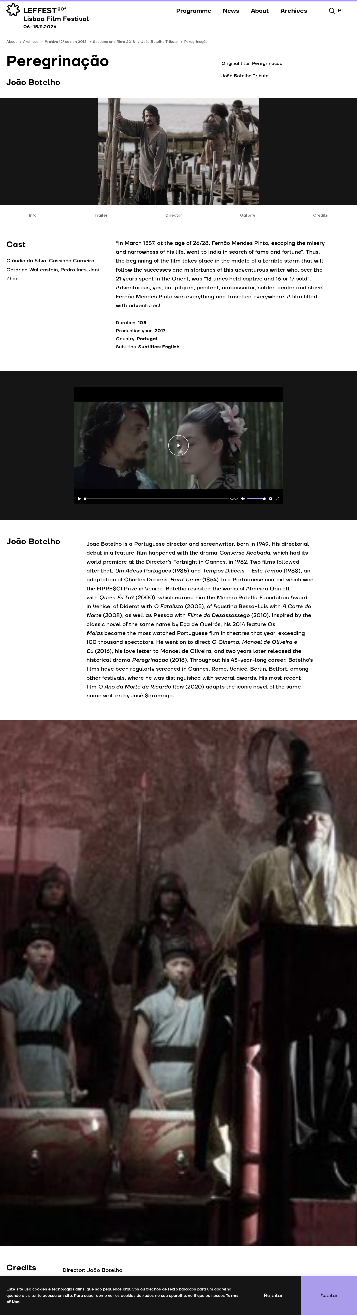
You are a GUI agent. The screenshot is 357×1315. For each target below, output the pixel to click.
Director (174, 215)
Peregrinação (196, 41)
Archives (30, 41)
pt (341, 10)
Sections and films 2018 (114, 41)
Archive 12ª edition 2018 (66, 41)
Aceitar (329, 1295)
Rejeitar (273, 1295)
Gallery (247, 215)
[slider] (156, 499)
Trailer (101, 215)
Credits (320, 215)
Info (33, 215)
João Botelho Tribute (159, 41)
